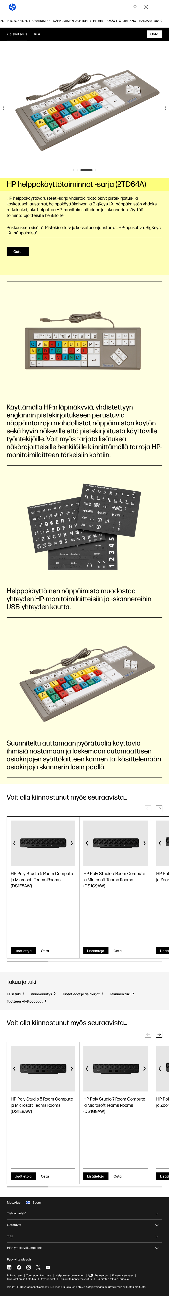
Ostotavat (14, 1225)
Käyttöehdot (47, 1279)
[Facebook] (19, 1267)
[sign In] (146, 7)
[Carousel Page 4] (96, 170)
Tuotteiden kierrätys (38, 1275)
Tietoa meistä (16, 1213)
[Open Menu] (156, 7)
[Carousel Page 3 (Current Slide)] (86, 170)
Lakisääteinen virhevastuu (76, 1279)
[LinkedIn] (9, 1267)
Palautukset (14, 1275)
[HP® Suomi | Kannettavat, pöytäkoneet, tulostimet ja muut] (12, 7)
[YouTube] (48, 1267)
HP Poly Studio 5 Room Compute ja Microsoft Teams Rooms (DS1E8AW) (42, 879)
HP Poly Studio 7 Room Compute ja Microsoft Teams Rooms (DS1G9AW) (114, 879)
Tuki (37, 34)
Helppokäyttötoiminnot (70, 1275)
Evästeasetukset (122, 1275)
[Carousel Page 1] (73, 170)
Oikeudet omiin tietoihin (21, 1279)
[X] (38, 1267)
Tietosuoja (101, 1275)
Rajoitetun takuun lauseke (113, 1279)
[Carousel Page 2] (77, 170)
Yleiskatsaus (17, 34)
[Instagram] (28, 1267)
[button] (159, 809)
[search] (135, 7)
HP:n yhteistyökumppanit (24, 1248)
